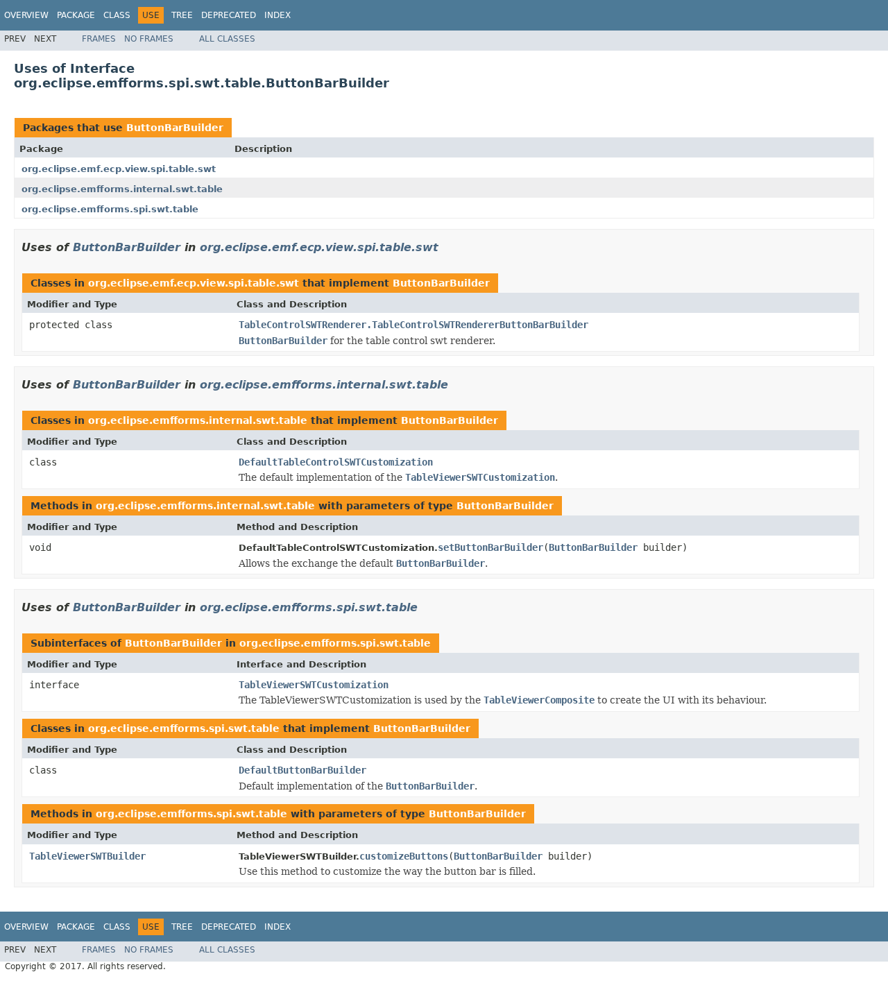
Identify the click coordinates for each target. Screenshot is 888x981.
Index (277, 15)
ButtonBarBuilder (174, 127)
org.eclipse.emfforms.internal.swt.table (122, 189)
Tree (182, 15)
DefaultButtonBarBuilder (302, 770)
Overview (26, 15)
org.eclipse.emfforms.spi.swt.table (110, 209)
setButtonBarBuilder (490, 547)
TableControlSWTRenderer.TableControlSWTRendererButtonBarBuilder (413, 324)
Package (76, 15)
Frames (99, 39)
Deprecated (228, 15)
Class (116, 15)
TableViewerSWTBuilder (87, 856)
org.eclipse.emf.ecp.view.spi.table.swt (119, 169)
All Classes (227, 39)
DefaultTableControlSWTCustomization (336, 462)
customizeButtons (403, 856)
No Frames (148, 39)
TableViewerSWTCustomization (313, 684)
